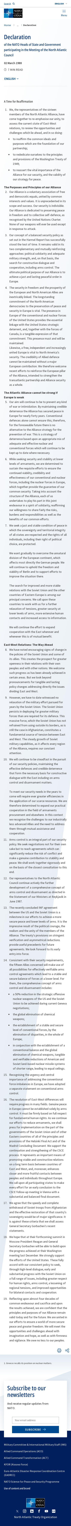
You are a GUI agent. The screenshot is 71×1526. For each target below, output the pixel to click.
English (10, 79)
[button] (61, 4)
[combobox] (61, 4)
